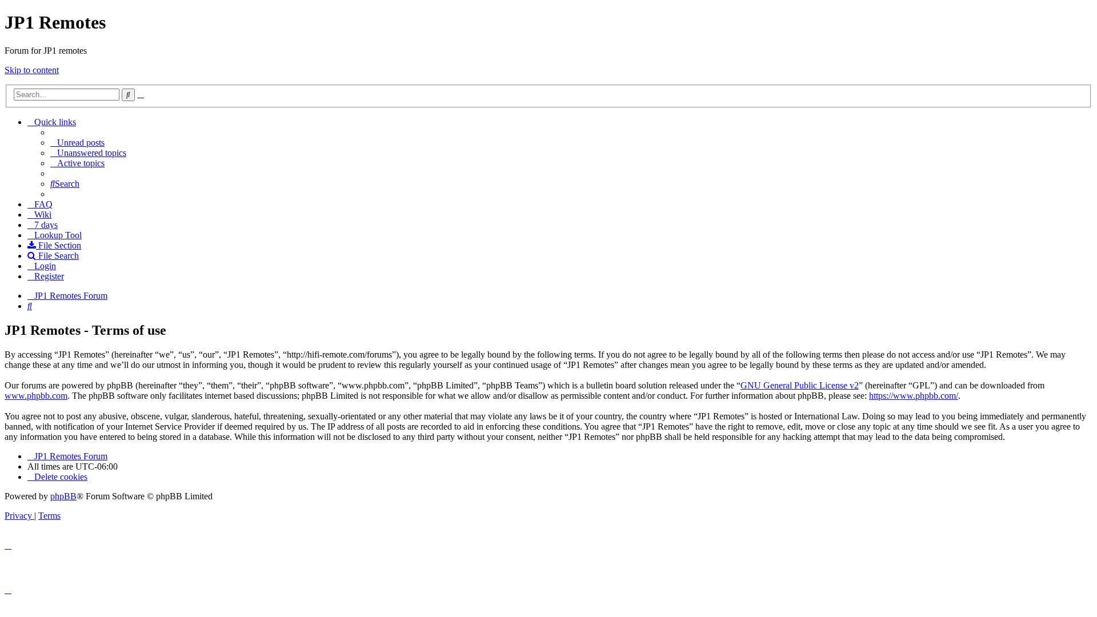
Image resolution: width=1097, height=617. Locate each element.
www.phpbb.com (36, 395)
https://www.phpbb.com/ (913, 395)
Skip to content (32, 70)
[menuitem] (77, 142)
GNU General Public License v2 (799, 385)
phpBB (63, 496)
